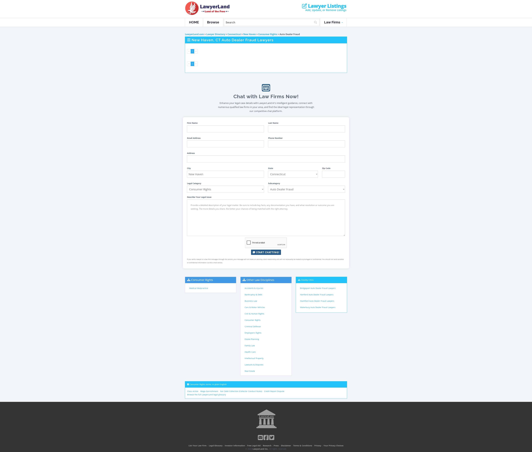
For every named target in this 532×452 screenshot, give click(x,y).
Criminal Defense (253, 326)
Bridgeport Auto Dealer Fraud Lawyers (318, 288)
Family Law (250, 345)
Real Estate (250, 371)
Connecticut (234, 34)
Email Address (194, 138)
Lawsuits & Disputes (254, 364)
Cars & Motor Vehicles (255, 307)
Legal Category (194, 183)
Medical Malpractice (198, 288)
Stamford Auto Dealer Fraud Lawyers (317, 301)
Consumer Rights (267, 34)
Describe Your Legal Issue (199, 197)
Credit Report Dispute (274, 391)
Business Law (251, 301)
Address (191, 153)
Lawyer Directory (215, 34)
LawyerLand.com (194, 34)
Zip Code (326, 168)
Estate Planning (252, 339)
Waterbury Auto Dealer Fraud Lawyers (317, 307)
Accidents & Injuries (254, 288)
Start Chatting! (267, 252)
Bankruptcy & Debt (253, 294)
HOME (194, 22)
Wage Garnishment (209, 391)
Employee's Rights (253, 332)
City (189, 168)
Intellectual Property (254, 358)
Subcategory (274, 183)
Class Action (192, 391)
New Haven (249, 34)
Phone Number (275, 138)
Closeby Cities (307, 280)
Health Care (250, 352)
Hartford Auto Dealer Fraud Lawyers (316, 294)
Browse (213, 22)
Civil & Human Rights (254, 313)
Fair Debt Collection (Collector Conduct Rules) (241, 391)
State (270, 168)
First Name (192, 123)
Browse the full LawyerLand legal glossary (206, 394)
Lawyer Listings (326, 5)
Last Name (273, 123)
